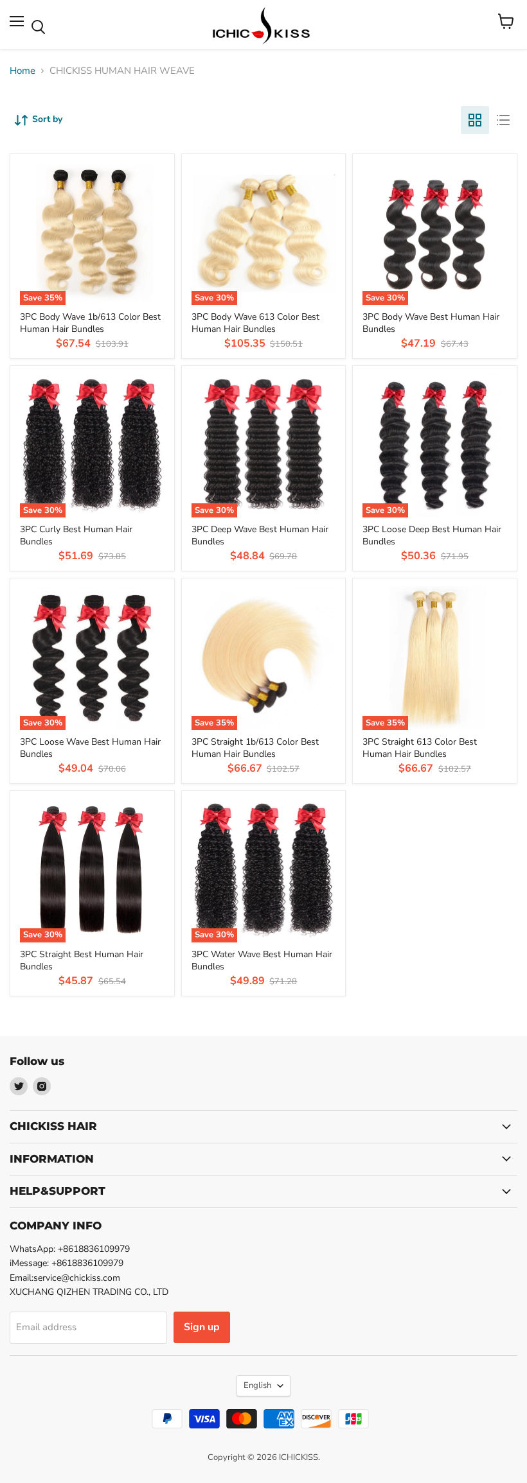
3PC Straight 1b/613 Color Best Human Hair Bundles (255, 747)
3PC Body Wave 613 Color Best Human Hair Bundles (255, 322)
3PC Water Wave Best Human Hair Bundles (262, 960)
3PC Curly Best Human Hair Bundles (76, 535)
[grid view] (475, 120)
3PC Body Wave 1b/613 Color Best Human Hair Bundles (90, 322)
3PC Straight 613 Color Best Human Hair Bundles (419, 747)
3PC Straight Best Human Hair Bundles (81, 960)
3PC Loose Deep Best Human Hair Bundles (431, 535)
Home (22, 70)
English (257, 1385)
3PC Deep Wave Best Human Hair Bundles (260, 535)
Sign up (202, 1327)
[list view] (503, 120)
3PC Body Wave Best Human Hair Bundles (430, 322)
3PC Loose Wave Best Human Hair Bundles (90, 747)
